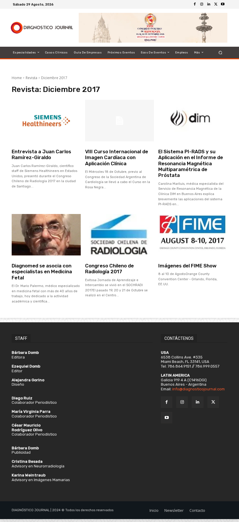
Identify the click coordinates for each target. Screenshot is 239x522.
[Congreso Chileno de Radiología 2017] (119, 234)
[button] (220, 52)
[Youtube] (222, 4)
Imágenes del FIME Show (187, 266)
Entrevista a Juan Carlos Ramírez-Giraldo (41, 154)
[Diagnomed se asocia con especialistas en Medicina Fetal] (46, 234)
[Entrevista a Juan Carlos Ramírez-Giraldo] (46, 120)
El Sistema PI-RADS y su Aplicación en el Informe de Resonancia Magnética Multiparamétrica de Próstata (190, 163)
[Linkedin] (208, 4)
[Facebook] (194, 4)
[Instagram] (201, 4)
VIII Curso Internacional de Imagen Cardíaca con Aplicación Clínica (116, 157)
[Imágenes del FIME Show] (192, 234)
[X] (215, 4)
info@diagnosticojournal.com (198, 389)
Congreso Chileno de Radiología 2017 (109, 268)
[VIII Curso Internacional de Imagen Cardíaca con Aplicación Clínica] (119, 120)
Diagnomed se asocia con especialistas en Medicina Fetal (42, 272)
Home (17, 77)
